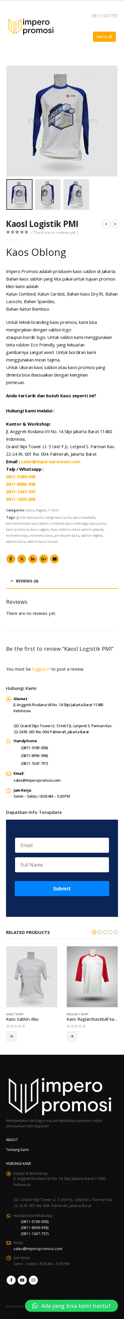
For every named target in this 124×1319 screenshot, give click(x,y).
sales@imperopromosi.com (50, 461)
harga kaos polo (58, 517)
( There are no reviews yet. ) (54, 232)
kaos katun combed (47, 523)
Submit (62, 888)
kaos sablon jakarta (88, 529)
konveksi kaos (41, 535)
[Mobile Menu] (104, 37)
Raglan (41, 510)
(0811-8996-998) (34, 755)
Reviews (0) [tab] (27, 581)
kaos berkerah (17, 523)
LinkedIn (33, 559)
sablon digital (91, 535)
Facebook (11, 559)
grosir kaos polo (30, 517)
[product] (31, 976)
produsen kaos (67, 535)
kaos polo (98, 523)
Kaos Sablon (61, 529)
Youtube (22, 1280)
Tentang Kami (17, 1149)
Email (54, 559)
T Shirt (53, 510)
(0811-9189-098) (34, 747)
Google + (43, 559)
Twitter (21, 559)
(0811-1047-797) (34, 763)
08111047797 (104, 16)
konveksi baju (17, 535)
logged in (41, 669)
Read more (11, 1036)
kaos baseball (84, 517)
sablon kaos (15, 541)
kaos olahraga (76, 523)
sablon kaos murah (42, 541)
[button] (13, 121)
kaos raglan (39, 529)
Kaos (30, 510)
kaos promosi (17, 529)
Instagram (33, 1280)
